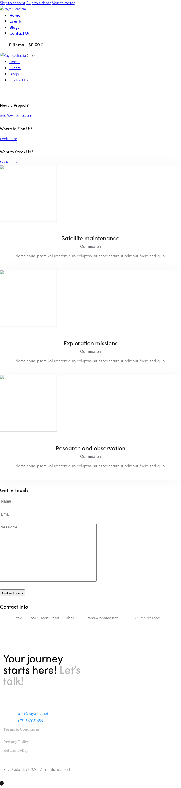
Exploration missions (91, 343)
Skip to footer (63, 2)
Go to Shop (9, 161)
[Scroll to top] (2, 783)
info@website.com (16, 115)
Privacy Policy (16, 741)
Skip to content (12, 2)
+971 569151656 (146, 617)
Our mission (90, 246)
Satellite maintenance (90, 238)
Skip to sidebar (38, 2)
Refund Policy (16, 750)
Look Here (8, 138)
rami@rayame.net (102, 617)
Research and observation (90, 448)
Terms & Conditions (22, 729)
